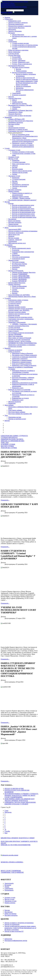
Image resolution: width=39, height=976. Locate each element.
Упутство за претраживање (21, 257)
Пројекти (11, 236)
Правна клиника (21, 71)
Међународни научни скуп (17, 243)
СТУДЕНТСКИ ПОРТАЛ (9, 437)
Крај (6, 833)
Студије (10, 126)
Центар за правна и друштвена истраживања (22, 231)
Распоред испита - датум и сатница (19, 341)
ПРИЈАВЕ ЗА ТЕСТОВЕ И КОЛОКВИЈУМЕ (15, 845)
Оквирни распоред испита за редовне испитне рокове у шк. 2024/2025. (20, 309)
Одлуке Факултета (14, 55)
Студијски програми (18, 162)
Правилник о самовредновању (22, 360)
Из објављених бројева (19, 264)
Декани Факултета (18, 34)
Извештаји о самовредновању (21, 362)
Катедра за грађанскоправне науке (23, 210)
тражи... (3, 10)
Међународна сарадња (19, 103)
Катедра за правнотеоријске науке (23, 205)
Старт (6, 810)
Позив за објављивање (19, 286)
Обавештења (16, 107)
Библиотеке (16, 255)
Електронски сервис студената (18, 300)
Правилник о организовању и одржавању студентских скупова (21, 345)
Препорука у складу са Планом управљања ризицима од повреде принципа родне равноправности (23, 144)
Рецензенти (16, 267)
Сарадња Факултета (14, 98)
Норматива (8, 117)
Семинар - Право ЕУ (15, 239)
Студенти (8, 298)
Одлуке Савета (17, 59)
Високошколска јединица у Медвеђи (20, 105)
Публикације (12, 241)
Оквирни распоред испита (16, 307)
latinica (10, 12)
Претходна (8, 812)
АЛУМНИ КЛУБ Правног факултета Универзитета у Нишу (20, 111)
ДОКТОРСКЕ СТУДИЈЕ (9, 448)
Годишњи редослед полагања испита (20, 317)
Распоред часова (13, 305)
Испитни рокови (17, 169)
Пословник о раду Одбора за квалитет (24, 355)
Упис (6, 415)
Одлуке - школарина (18, 60)
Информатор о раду (14, 21)
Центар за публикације (23, 86)
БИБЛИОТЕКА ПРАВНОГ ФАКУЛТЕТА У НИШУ (18, 838)
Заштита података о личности (18, 22)
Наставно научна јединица (20, 67)
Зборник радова (13, 260)
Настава (14, 167)
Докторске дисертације (19, 186)
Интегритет (12, 29)
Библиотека (19, 88)
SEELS (14, 100)
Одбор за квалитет (14, 351)
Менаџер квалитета (14, 401)
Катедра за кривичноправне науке (23, 208)
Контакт (14, 269)
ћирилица (4, 12)
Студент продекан (14, 327)
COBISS (15, 253)
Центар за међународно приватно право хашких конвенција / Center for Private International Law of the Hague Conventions (27, 82)
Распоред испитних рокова (17, 312)
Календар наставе (14, 315)
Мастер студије (13, 158)
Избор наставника (10, 913)
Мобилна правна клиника (20, 196)
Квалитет (8, 348)
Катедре (18, 69)
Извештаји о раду (17, 388)
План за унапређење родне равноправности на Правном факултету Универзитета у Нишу (25, 136)
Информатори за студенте (20, 398)
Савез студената (13, 331)
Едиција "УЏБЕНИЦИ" (20, 274)
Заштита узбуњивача (15, 31)
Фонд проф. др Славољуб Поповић (19, 338)
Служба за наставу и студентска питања (25, 45)
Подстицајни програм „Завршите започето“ (22, 200)
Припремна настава (14, 417)
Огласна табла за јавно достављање (19, 115)
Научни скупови (13, 238)
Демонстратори (13, 224)
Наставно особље (14, 124)
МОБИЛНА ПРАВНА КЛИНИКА (12, 862)
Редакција (15, 291)
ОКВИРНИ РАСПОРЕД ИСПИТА (12, 439)
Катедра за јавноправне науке (21, 207)
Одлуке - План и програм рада (22, 64)
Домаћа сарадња (17, 102)
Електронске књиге (18, 258)
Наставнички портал (15, 226)
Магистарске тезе (14, 234)
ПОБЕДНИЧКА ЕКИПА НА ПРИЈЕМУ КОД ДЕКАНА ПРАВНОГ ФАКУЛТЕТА (19, 799)
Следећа (7, 831)
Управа (10, 40)
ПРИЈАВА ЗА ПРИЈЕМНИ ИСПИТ (12, 441)
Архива (14, 109)
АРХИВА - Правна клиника (21, 198)
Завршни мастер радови (20, 172)
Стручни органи (13, 53)
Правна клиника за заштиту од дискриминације (22, 194)
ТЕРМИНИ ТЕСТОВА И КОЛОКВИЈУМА (22, 343)
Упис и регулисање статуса (21, 164)
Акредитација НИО (14, 229)
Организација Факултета (16, 65)
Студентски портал (14, 303)
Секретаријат (12, 41)
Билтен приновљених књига (21, 248)
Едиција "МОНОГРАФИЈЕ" (21, 277)
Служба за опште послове (20, 43)
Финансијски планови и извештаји (19, 26)
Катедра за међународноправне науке (24, 217)
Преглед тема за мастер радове (22, 171)
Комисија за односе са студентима (19, 389)
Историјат (11, 33)
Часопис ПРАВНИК (14, 334)
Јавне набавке (9, 405)
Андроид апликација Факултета (18, 326)
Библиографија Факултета (16, 283)
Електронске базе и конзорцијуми (23, 252)
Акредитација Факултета (16, 28)
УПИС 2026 (5, 442)
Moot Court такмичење (15, 336)
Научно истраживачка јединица (22, 72)
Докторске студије (14, 176)
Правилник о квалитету (20, 358)
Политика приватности (15, 24)
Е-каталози (15, 250)
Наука (6, 227)
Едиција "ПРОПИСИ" (19, 281)
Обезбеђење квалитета (15, 122)
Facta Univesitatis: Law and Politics (19, 295)
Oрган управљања (14, 52)
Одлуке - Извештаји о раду (20, 62)
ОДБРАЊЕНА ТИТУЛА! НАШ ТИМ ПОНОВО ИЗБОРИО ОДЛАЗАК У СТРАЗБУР (20, 803)
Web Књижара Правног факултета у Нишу (22, 296)
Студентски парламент (15, 329)
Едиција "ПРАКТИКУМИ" (21, 276)
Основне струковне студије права (23, 152)
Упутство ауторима (18, 262)
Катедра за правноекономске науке (23, 214)
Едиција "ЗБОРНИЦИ (19, 279)
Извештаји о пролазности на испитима (24, 382)
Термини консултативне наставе (18, 314)
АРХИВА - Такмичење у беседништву (24, 324)
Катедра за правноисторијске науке (23, 215)
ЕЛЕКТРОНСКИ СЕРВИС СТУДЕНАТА (14, 436)
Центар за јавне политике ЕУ (25, 77)
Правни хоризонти (14, 284)
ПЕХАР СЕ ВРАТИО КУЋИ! (14, 788)
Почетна (7, 17)
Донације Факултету (15, 114)
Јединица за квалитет (19, 95)
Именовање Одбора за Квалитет (22, 353)
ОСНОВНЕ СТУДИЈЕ (8, 444)
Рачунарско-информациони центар (16, 940)
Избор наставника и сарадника (18, 50)
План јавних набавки (15, 410)
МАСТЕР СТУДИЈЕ (7, 446)
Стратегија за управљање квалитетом (24, 357)
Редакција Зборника (18, 265)
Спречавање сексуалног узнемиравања (21, 131)
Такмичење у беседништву (17, 322)
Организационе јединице (16, 127)
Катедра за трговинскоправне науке (23, 212)
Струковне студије (14, 150)
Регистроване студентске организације (20, 333)
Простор (11, 96)
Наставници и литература (20, 184)
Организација (9, 890)
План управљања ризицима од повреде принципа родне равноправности (24, 140)
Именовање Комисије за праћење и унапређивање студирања (23, 371)
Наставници (12, 219)
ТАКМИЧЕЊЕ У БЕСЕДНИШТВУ (12, 872)
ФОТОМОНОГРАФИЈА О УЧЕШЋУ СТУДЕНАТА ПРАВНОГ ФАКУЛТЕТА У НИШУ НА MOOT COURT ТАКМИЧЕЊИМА (21, 795)
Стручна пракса (13, 320)
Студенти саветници (15, 301)
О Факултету (9, 19)
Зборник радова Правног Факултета (23, 272)
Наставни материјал (14, 189)
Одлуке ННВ (16, 57)
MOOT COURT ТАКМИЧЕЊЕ (11, 870)
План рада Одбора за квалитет (22, 364)
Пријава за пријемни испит (17, 419)
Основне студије (13, 157)
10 (5, 829)
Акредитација (9, 883)
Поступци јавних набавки (16, 412)
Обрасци (15, 165)
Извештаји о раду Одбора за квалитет (24, 365)
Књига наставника (14, 221)
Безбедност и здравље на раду (18, 129)
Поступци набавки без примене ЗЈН (20, 413)
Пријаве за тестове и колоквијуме (19, 339)
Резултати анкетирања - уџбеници (23, 377)
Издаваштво (8, 245)
